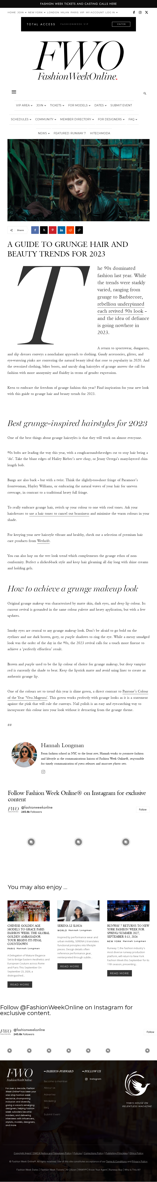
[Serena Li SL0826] (78, 910)
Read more (19, 984)
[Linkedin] (61, 230)
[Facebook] (134, 12)
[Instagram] (140, 12)
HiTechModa (100, 133)
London (53, 12)
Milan (65, 12)
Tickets (55, 105)
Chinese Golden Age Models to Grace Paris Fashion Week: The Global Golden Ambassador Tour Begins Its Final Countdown (28, 935)
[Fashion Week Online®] (78, 63)
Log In (110, 12)
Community (44, 119)
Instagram (95, 1078)
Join (20, 12)
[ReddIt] (70, 230)
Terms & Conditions (116, 1161)
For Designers (110, 119)
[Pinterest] (52, 230)
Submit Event (121, 105)
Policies (78, 1153)
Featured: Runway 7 (70, 133)
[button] (14, 92)
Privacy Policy (139, 1161)
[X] (146, 12)
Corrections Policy (94, 1153)
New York (35, 12)
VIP (82, 12)
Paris (74, 12)
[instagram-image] (31, 842)
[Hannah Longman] (24, 758)
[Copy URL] (79, 230)
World (62, 930)
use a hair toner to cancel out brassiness (59, 513)
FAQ (131, 119)
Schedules (20, 119)
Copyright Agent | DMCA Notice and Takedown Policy (43, 1153)
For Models (78, 105)
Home (12, 12)
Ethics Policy (136, 1153)
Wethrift (43, 541)
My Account (95, 12)
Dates (99, 105)
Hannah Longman (62, 745)
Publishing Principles (116, 1153)
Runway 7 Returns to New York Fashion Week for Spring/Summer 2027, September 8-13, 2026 (128, 931)
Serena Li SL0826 (69, 925)
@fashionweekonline (37, 807)
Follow (143, 809)
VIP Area (23, 105)
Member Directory (75, 119)
